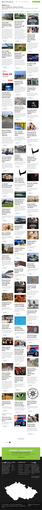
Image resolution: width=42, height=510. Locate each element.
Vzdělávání (21, 11)
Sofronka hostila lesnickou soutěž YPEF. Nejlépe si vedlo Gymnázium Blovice (31, 38)
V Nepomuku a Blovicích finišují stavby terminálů (31, 265)
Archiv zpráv (13, 469)
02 (7, 442)
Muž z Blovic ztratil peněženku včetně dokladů (18, 271)
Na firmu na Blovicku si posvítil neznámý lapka (32, 403)
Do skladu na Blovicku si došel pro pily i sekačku (19, 250)
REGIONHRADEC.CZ (21, 474)
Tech (25, 11)
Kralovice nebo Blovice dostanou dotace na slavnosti (6, 257)
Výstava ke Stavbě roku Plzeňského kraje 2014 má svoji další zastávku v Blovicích (6, 376)
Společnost (28, 11)
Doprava (6, 11)
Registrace (38, 1)
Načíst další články (21, 438)
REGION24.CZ (26, 474)
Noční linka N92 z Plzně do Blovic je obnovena (18, 228)
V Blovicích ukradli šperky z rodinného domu (31, 287)
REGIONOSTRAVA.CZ (27, 472)
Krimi (15, 11)
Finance (18, 11)
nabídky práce (3, 470)
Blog (26, 1)
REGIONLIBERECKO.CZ (21, 472)
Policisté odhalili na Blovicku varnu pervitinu (31, 243)
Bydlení (32, 11)
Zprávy (19, 1)
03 (9, 442)
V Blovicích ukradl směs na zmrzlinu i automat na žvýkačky (19, 404)
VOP (20, 504)
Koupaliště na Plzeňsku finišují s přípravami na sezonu (19, 329)
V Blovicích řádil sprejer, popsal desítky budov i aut (6, 327)
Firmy (28, 1)
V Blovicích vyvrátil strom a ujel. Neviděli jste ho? (7, 419)
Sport (38, 11)
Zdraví (13, 11)
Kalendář (24, 1)
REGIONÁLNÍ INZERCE (21, 457)
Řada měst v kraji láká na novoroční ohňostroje (32, 185)
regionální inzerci (7, 472)
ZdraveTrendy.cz (37, 477)
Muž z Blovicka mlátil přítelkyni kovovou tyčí (32, 312)
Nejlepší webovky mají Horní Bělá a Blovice (6, 349)
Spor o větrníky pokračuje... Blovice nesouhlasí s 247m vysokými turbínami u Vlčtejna (7, 54)
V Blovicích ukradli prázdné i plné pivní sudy (6, 403)
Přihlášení (13, 466)
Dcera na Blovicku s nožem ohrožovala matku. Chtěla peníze (19, 180)
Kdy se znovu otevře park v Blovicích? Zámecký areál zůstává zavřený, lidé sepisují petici (19, 24)
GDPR (18, 504)
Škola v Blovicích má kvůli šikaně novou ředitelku (32, 112)
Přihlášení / (35, 1)
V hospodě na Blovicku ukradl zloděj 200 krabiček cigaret (7, 185)
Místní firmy (35, 11)
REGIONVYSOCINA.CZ (28, 466)
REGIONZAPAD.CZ (20, 466)
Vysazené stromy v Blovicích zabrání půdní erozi (18, 83)
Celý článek (5, 40)
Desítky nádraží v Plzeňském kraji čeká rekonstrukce (32, 206)
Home (16, 1)
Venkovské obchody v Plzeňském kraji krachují (7, 304)
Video (22, 1)
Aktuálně (3, 11)
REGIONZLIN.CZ (27, 469)
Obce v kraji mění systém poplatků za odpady (19, 133)
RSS (12, 470)
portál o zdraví (37, 476)
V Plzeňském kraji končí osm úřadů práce (31, 90)
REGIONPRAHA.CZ (20, 469)
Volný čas (10, 11)
